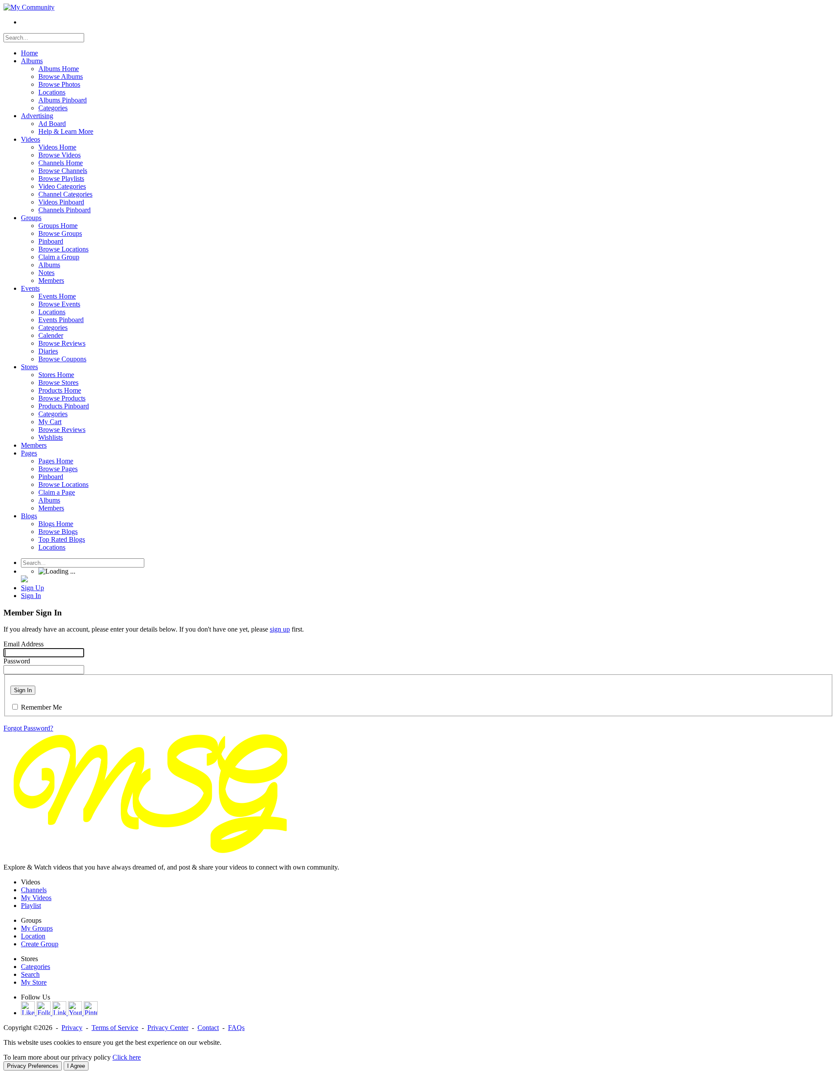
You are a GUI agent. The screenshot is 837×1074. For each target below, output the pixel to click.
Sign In (23, 690)
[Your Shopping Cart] (24, 580)
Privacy (71, 1027)
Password (16, 661)
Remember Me (41, 707)
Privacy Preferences (32, 1066)
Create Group (39, 944)
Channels (34, 890)
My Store (34, 982)
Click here (126, 1057)
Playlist (31, 905)
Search (30, 974)
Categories (35, 966)
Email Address (23, 644)
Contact (208, 1027)
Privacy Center (167, 1027)
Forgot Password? (28, 728)
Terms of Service (115, 1027)
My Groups (37, 928)
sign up (280, 629)
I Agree (76, 1066)
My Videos (36, 897)
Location (33, 936)
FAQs (236, 1027)
